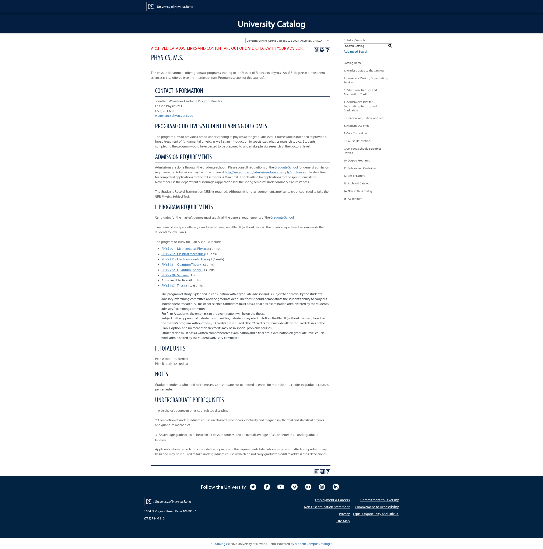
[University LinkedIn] (336, 486)
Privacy (344, 513)
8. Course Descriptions (358, 141)
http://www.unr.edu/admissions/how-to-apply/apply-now (265, 172)
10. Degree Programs (357, 160)
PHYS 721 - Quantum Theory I (182, 264)
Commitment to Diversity (379, 499)
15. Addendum (353, 199)
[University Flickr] (308, 486)
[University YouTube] (280, 486)
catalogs (221, 544)
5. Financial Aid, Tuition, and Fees (364, 118)
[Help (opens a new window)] (327, 50)
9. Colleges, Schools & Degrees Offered (362, 151)
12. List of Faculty (354, 176)
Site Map (343, 520)
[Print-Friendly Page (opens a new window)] (322, 50)
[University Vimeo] (294, 486)
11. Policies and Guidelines (360, 168)
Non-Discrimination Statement (327, 506)
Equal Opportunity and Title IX (376, 513)
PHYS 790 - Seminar (175, 275)
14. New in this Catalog (358, 191)
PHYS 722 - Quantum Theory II (182, 270)
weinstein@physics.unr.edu (174, 115)
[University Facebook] (267, 486)
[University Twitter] (253, 486)
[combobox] (287, 40)
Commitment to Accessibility (377, 506)
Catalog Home (353, 63)
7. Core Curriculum (355, 133)
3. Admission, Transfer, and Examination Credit (360, 92)
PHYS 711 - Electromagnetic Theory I (186, 259)
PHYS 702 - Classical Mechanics (183, 254)
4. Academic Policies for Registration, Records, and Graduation (360, 106)
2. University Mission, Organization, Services (366, 80)
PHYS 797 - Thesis (173, 285)
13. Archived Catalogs (357, 183)
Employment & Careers (332, 499)
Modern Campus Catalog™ (313, 544)
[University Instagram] (322, 486)
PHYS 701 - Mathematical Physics (184, 248)
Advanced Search (356, 51)
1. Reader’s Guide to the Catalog (364, 70)
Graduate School (286, 167)
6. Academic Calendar (357, 126)
